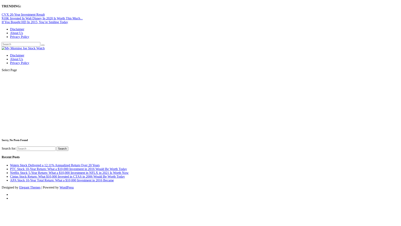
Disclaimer (17, 29)
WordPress (67, 187)
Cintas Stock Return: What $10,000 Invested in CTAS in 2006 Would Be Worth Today (67, 176)
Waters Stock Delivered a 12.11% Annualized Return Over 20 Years (55, 165)
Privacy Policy (19, 37)
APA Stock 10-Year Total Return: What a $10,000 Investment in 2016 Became (62, 180)
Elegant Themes (30, 187)
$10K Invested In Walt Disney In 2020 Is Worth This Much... (42, 18)
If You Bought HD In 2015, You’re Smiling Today (35, 22)
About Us (16, 33)
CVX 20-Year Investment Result (23, 14)
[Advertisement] (200, 104)
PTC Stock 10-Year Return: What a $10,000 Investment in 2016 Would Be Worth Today (68, 169)
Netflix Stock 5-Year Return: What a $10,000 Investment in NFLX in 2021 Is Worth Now (69, 173)
